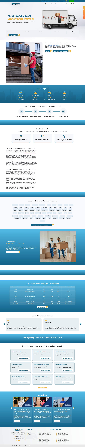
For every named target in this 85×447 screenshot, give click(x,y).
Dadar (32, 207)
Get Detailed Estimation (12, 252)
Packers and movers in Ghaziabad (63, 432)
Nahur (21, 215)
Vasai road (15, 215)
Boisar (70, 210)
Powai (60, 207)
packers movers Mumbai (54, 45)
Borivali (49, 204)
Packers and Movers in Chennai (44, 433)
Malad (66, 204)
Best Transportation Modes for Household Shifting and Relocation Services (62, 411)
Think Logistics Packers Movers (61, 351)
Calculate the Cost (41, 307)
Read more (17, 421)
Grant (38, 210)
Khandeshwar (48, 215)
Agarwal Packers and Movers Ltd (18, 376)
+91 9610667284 (18, 436)
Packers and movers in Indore (62, 435)
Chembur (26, 207)
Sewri (49, 218)
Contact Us (72, 3)
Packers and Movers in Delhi (43, 442)
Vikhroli (15, 210)
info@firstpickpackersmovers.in (19, 438)
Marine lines (55, 215)
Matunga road (44, 207)
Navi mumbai (14, 204)
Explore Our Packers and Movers (60, 51)
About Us (29, 432)
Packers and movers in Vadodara (63, 442)
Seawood (64, 210)
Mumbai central (44, 210)
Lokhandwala (27, 215)
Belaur (31, 218)
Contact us (29, 434)
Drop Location (41, 31)
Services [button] (55, 3)
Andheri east (42, 204)
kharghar (21, 204)
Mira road (68, 218)
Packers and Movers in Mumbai (44, 439)
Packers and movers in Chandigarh (63, 438)
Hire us (47, 51)
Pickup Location (26, 31)
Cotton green (25, 218)
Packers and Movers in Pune (43, 441)
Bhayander (55, 218)
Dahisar (20, 210)
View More (42, 387)
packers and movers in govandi (29, 152)
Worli (65, 207)
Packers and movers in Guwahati (63, 434)
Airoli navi (28, 204)
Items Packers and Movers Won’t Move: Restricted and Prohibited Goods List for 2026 (42, 411)
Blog (67, 3)
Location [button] (61, 3)
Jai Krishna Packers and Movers (39, 351)
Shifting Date (72, 31)
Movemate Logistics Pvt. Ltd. (17, 364)
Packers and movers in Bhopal (62, 436)
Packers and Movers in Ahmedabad (44, 440)
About (50, 3)
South (55, 207)
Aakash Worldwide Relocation (61, 364)
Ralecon (30, 445)
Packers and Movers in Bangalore (44, 431)
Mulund (71, 204)
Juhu (50, 207)
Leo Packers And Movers (16, 351)
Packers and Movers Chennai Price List (45, 434)
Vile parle (58, 210)
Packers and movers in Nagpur (62, 439)
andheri (37, 207)
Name (9, 31)
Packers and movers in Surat (62, 441)
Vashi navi (42, 221)
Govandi (34, 215)
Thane (70, 207)
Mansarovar (62, 215)
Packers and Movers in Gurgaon (62, 431)
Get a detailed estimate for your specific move (41, 225)
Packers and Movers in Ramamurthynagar (45, 432)
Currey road (62, 218)
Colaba (26, 210)
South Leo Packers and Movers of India (41, 376)
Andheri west (35, 204)
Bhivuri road (38, 218)
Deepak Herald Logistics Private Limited (41, 364)
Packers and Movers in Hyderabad (44, 436)
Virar (21, 207)
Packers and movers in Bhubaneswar (63, 440)
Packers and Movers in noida (43, 438)
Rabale (44, 218)
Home (46, 3)
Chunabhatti (70, 215)
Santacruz (32, 210)
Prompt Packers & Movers (60, 376)
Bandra (54, 204)
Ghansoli (60, 204)
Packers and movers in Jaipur (62, 433)
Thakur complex (17, 218)
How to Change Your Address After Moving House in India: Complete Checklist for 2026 (22, 411)
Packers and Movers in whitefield (44, 435)
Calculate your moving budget (83, 12)
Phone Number (57, 31)
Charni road (40, 215)
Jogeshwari (52, 210)
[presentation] (4, 324)
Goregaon (15, 207)
